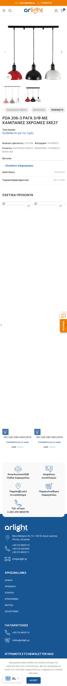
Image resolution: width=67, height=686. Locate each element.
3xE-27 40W (59, 180)
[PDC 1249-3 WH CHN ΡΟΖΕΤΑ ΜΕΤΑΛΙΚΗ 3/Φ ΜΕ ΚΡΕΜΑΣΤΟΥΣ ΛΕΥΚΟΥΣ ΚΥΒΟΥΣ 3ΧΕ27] (17, 318)
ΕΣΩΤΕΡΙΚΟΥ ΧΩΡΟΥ (17, 110)
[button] (5, 52)
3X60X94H (59, 172)
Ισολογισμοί (11, 611)
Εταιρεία (9, 592)
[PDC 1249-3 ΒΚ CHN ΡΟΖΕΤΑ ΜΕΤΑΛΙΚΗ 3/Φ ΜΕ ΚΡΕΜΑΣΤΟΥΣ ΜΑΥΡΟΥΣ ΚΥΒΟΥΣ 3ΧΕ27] (49, 318)
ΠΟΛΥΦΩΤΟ (57, 110)
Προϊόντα (10, 586)
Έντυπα (9, 605)
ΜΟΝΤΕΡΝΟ (39, 110)
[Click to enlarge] (8, 77)
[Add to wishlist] (28, 206)
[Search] (10, 10)
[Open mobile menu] (4, 10)
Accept (34, 680)
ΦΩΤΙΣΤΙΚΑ (7, 152)
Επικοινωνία (11, 599)
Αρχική (9, 580)
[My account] (56, 10)
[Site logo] (34, 10)
